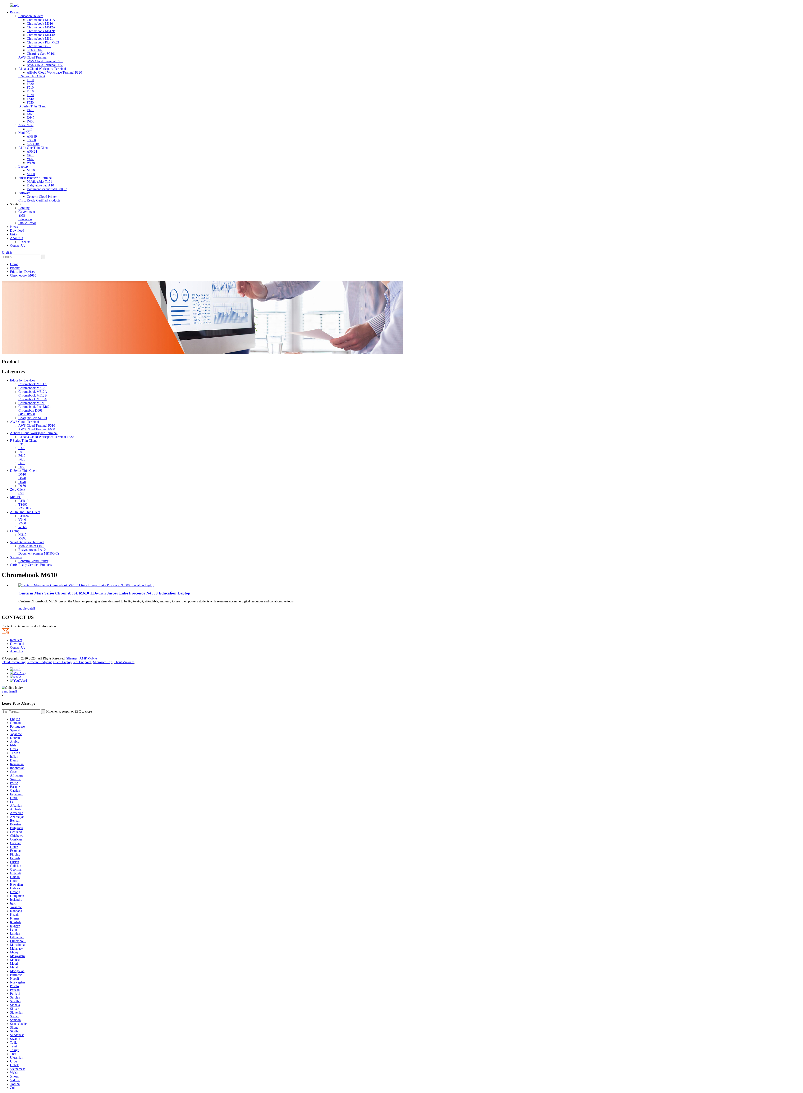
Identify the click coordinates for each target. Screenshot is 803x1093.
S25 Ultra (33, 144)
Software (24, 193)
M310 (31, 170)
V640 (30, 155)
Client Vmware (124, 662)
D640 (30, 117)
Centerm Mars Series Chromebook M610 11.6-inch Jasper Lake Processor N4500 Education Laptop (104, 593)
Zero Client (25, 125)
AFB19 (32, 136)
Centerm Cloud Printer (42, 196)
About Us (16, 238)
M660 (31, 174)
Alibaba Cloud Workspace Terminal (42, 68)
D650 (30, 121)
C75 (29, 129)
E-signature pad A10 (40, 185)
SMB (22, 215)
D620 (30, 114)
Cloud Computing (14, 662)
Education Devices (30, 16)
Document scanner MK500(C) (47, 189)
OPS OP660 (35, 50)
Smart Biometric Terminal (35, 178)
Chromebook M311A (41, 20)
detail (31, 608)
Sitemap (71, 658)
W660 (31, 163)
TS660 (31, 140)
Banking (24, 208)
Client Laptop (62, 662)
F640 (30, 99)
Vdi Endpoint (82, 662)
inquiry (23, 608)
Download (17, 230)
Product (15, 12)
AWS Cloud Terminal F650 (45, 65)
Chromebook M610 (40, 23)
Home (14, 264)
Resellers (24, 242)
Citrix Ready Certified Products (39, 200)
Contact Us (17, 245)
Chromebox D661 (39, 46)
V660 (30, 159)
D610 (30, 110)
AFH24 (32, 151)
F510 (30, 87)
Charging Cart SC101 (41, 53)
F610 (30, 91)
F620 (30, 95)
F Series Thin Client (31, 76)
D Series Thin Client (32, 106)
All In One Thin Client (33, 147)
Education (25, 219)
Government (26, 211)
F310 (30, 80)
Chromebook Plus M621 (43, 42)
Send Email (9, 691)
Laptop (23, 166)
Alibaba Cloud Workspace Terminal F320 (54, 72)
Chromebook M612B (41, 31)
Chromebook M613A (41, 35)
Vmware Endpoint (39, 662)
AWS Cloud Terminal (32, 57)
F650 (30, 102)
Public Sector (27, 223)
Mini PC (24, 132)
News (14, 226)
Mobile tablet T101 (39, 181)
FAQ (13, 234)
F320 (30, 83)
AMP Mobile (88, 658)
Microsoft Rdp (102, 662)
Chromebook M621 (40, 38)
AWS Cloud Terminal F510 (45, 61)
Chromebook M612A (41, 27)
